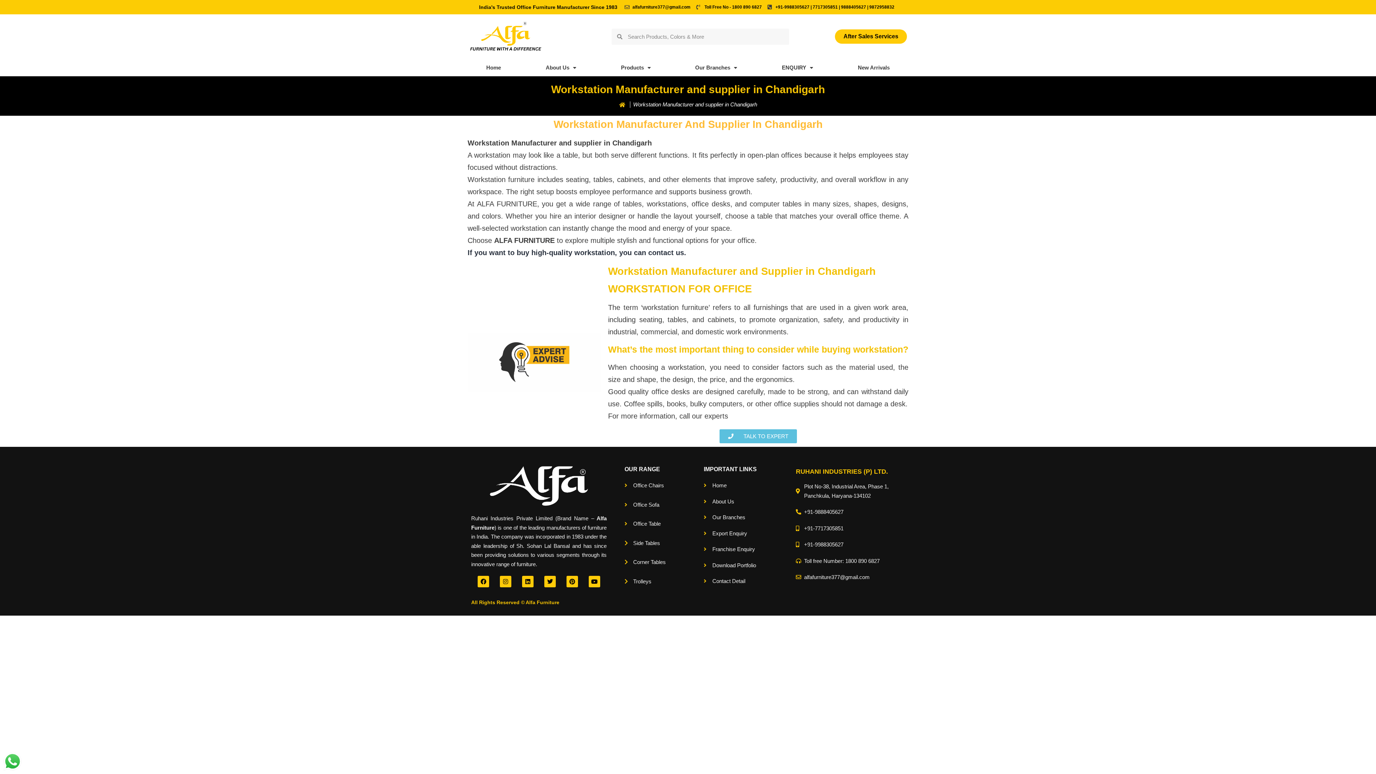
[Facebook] (483, 581)
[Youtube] (594, 581)
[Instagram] (505, 581)
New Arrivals (874, 67)
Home (493, 67)
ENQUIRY (794, 67)
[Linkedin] (528, 581)
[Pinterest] (572, 581)
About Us (557, 67)
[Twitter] (550, 581)
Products (632, 67)
